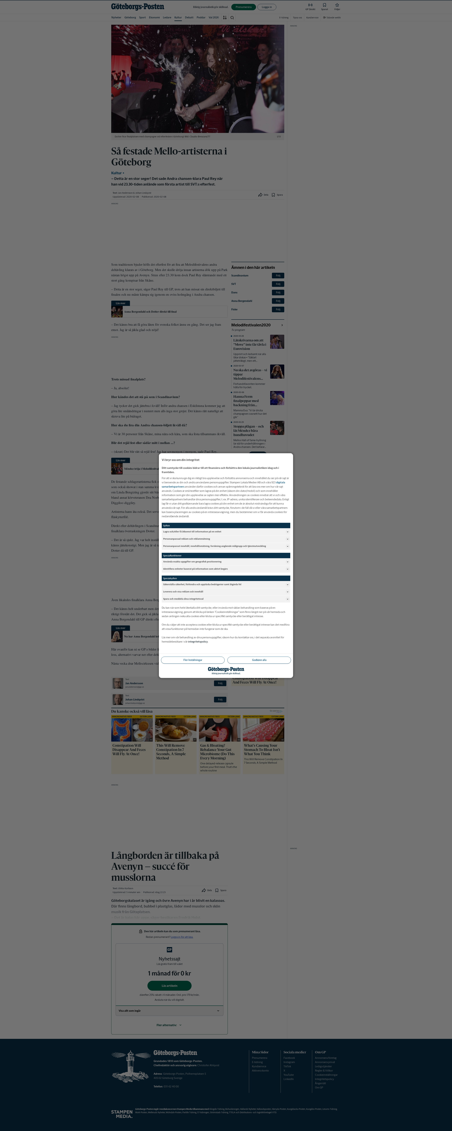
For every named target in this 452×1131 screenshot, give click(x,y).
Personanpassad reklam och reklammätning (186, 538)
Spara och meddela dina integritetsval (183, 598)
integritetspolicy (198, 641)
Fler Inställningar (192, 659)
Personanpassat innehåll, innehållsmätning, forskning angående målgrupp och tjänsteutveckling (214, 546)
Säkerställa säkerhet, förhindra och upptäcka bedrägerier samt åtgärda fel (202, 584)
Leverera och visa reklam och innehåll (183, 591)
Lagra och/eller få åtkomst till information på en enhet (192, 531)
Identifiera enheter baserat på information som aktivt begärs (195, 568)
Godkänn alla (259, 659)
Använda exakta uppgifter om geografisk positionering (192, 561)
